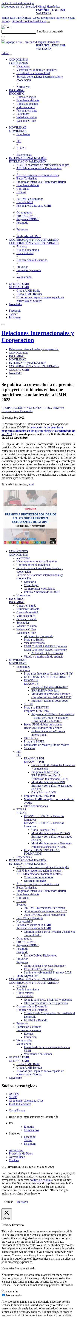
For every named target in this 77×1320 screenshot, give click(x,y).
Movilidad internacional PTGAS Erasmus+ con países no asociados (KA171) (51, 837)
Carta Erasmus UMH (43, 792)
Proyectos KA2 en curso (38, 969)
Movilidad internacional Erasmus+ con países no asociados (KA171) (51, 695)
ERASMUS (31, 680)
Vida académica (25, 107)
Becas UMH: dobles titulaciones (43, 724)
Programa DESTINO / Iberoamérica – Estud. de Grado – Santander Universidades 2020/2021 (52, 718)
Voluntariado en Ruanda (38, 1054)
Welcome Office (26, 120)
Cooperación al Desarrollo (31, 260)
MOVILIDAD (18, 127)
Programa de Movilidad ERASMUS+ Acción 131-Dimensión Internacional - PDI (49, 775)
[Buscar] (2, 36)
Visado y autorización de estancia (43, 656)
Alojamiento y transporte (38, 636)
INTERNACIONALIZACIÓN (28, 158)
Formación (30, 1037)
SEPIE (13, 1097)
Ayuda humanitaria (27, 249)
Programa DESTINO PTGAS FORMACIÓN (42, 852)
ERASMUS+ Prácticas (45, 690)
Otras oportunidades (36, 806)
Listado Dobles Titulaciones (40, 955)
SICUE (28, 704)
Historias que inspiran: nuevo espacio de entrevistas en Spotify (40, 299)
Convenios (22, 188)
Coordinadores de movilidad (33, 73)
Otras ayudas (24, 212)
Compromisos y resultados (39, 588)
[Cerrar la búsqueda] (2, 39)
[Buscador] (48, 22)
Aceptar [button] (8, 1201)
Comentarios (31, 1130)
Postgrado (22, 222)
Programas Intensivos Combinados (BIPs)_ (49, 673)
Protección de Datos (21, 1153)
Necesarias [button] (8, 1268)
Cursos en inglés (26, 97)
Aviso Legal (16, 1150)
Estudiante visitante (27, 100)
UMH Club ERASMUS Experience (45, 646)
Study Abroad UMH (28, 236)
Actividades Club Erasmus (47, 653)
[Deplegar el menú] (10, 377)
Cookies (14, 1160)
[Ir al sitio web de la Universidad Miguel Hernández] (30, 6)
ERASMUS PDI (34, 758)
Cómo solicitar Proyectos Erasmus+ (45, 965)
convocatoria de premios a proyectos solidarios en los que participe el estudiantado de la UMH (38, 431)
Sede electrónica (16, 17)
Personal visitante (26, 110)
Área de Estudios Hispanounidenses (37, 175)
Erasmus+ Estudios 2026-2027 (49, 687)
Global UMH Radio (28, 290)
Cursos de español (27, 103)
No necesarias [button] (9, 1291)
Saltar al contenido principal (17, 3)
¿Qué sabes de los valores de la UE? (45, 911)
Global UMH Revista (29, 294)
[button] (18, 63)
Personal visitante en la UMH (33, 205)
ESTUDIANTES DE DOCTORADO (47, 676)
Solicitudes (22, 114)
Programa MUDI (34, 741)
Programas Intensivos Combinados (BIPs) (41, 181)
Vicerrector (23, 66)
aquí (31, 484)
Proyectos (22, 229)
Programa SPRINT (27, 219)
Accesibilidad (17, 1156)
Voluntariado (24, 277)
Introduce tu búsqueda (50, 31)
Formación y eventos (28, 270)
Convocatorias (24, 253)
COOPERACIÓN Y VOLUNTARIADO (34, 239)
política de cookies (41, 1179)
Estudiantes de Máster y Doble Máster (46, 744)
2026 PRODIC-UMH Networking (44, 914)
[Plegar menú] (10, 54)
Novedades (15, 304)
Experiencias (24, 154)
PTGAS (21, 147)
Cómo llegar (31, 585)
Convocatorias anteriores (38, 877)
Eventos (21, 192)
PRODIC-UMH (26, 215)
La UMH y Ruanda (35, 1020)
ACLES (14, 1093)
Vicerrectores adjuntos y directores (36, 69)
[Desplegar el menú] (6, 25)
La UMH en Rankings (29, 198)
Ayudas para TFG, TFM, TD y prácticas (48, 999)
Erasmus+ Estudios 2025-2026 (49, 700)
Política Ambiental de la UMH (42, 592)
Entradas (29, 1126)
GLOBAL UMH (19, 283)
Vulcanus (29, 748)
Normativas (23, 86)
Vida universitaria (34, 643)
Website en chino (26, 117)
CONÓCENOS (18, 59)
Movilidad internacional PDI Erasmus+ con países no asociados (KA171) (51, 786)
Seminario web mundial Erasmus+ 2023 (47, 972)
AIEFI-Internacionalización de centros (38, 168)
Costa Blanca (17, 1110)
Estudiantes (23, 134)
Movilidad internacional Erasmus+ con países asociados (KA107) (51, 845)
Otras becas (31, 738)
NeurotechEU (24, 202)
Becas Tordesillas (26, 178)
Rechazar (22, 1201)
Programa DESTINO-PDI (39, 795)
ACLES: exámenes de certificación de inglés (42, 164)
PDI (18, 141)
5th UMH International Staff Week (44, 908)
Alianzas (21, 246)
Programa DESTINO (36, 707)
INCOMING (16, 90)
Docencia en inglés (35, 880)
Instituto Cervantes (20, 1104)
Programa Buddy (34, 639)
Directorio (30, 581)
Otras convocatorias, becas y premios (46, 1003)
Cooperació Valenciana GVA (26, 1100)
